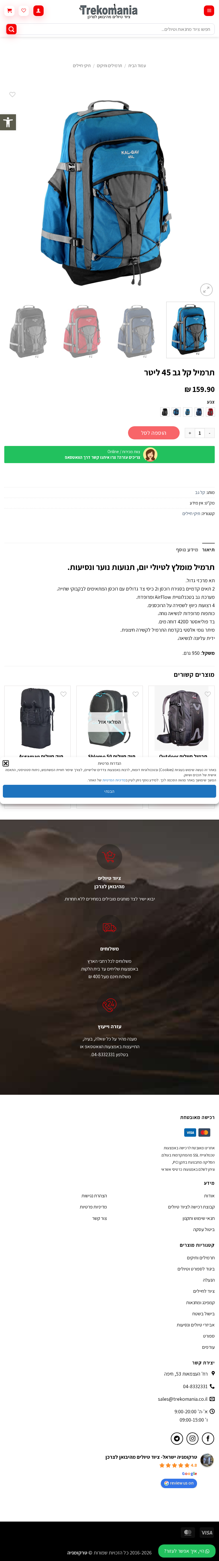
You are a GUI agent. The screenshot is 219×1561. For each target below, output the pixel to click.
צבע (211, 402)
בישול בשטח (203, 1313)
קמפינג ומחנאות (200, 1302)
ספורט (209, 1336)
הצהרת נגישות (94, 1195)
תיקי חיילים (82, 66)
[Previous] (203, 192)
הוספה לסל (154, 433)
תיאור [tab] (208, 549)
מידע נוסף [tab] (187, 549)
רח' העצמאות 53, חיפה (186, 1373)
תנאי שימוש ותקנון (198, 1218)
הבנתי (109, 791)
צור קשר (99, 1218)
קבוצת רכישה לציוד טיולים (191, 1207)
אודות (209, 1195)
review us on (182, 1483)
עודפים (208, 1347)
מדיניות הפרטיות (114, 780)
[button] (8, 122)
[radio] (210, 412)
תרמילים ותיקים (109, 66)
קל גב (200, 492)
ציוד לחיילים (204, 1291)
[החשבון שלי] (38, 10)
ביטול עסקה (204, 1229)
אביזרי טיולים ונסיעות (196, 1325)
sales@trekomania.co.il (183, 1399)
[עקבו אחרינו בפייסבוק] (208, 1438)
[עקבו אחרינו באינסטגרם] (192, 1438)
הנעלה (209, 1280)
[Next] (12, 192)
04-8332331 (195, 1386)
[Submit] (11, 29)
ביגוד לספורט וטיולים (196, 1269)
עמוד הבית (137, 66)
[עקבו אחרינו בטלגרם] (177, 1438)
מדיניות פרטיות (93, 1207)
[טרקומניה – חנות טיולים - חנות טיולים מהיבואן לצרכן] (109, 10)
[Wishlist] (24, 11)
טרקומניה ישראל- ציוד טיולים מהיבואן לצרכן (151, 1457)
